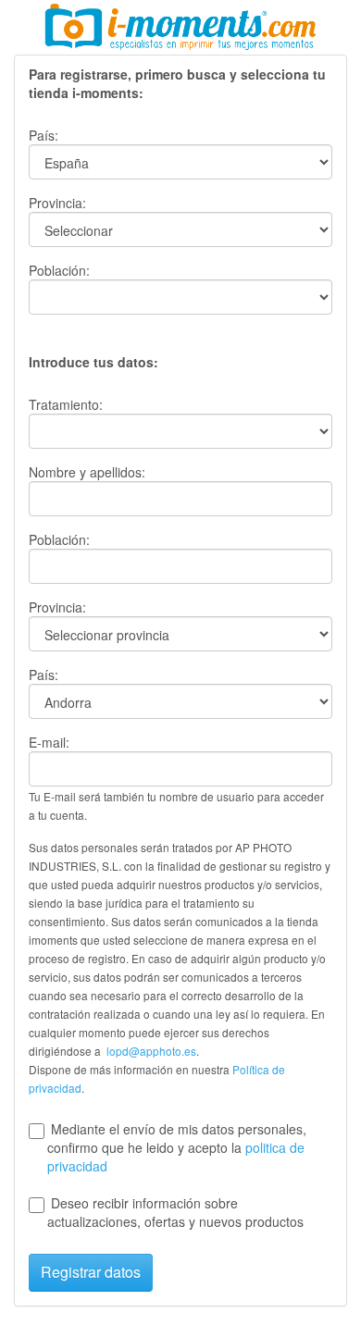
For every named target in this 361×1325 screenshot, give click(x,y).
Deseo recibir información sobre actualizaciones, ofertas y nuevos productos (175, 1212)
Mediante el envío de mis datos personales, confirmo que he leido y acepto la (176, 1147)
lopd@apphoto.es (151, 1051)
